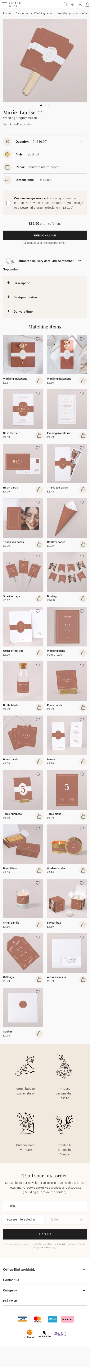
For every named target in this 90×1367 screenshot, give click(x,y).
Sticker (7, 1031)
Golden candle (56, 868)
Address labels (56, 977)
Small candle (11, 922)
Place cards (54, 705)
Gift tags (8, 977)
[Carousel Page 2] (45, 105)
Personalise (45, 235)
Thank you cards (57, 487)
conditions (45, 1247)
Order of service (13, 650)
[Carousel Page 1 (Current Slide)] (41, 105)
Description (22, 283)
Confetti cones (56, 542)
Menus (51, 759)
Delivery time (23, 311)
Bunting (52, 596)
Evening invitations (58, 433)
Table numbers (12, 813)
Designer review (25, 297)
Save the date (11, 433)
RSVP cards (10, 487)
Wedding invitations (15, 378)
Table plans (54, 813)
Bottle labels (11, 705)
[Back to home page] (15, 6)
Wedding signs (56, 650)
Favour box (54, 922)
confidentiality (60, 1244)
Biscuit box (10, 868)
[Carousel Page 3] (49, 105)
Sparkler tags (11, 596)
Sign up (45, 1234)
